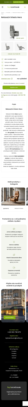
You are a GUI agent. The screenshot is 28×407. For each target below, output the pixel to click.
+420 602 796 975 (18, 2)
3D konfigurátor (14, 349)
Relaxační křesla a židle (18, 12)
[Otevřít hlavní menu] (2, 7)
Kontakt (14, 358)
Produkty (8, 12)
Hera (2, 14)
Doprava (14, 355)
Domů (2, 12)
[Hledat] (25, 7)
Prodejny (14, 353)
